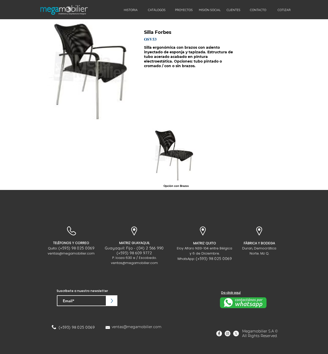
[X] (236, 333)
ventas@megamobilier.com (71, 253)
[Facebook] (219, 333)
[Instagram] (227, 333)
